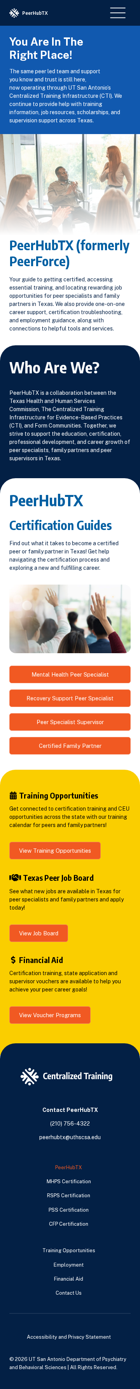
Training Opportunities (68, 1250)
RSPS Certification (68, 1195)
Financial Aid (68, 1279)
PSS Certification (69, 1210)
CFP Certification (68, 1224)
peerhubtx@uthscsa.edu (70, 1137)
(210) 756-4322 (70, 1123)
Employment (69, 1265)
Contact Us (69, 1293)
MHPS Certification (69, 1181)
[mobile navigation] (118, 13)
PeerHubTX (68, 1167)
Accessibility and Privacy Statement (69, 1337)
